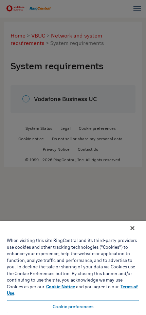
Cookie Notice (60, 286)
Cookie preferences (73, 306)
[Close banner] (132, 228)
